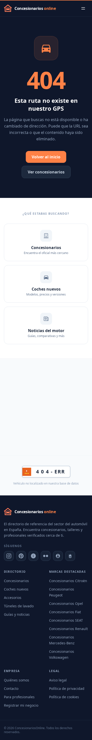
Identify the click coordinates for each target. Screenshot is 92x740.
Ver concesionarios (46, 172)
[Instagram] (9, 556)
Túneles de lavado (19, 606)
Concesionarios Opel (66, 603)
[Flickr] (46, 556)
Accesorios (12, 597)
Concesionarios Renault (68, 628)
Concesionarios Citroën (68, 580)
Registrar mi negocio (21, 705)
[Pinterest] (21, 556)
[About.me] (58, 556)
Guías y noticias (17, 614)
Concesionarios (16, 580)
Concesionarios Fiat (65, 612)
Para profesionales (19, 697)
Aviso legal (58, 680)
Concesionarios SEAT (66, 620)
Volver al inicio (46, 157)
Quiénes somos (16, 680)
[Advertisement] (46, 406)
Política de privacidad (66, 688)
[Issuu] (33, 556)
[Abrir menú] (83, 8)
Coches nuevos (16, 589)
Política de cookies (64, 697)
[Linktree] (70, 556)
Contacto (11, 688)
